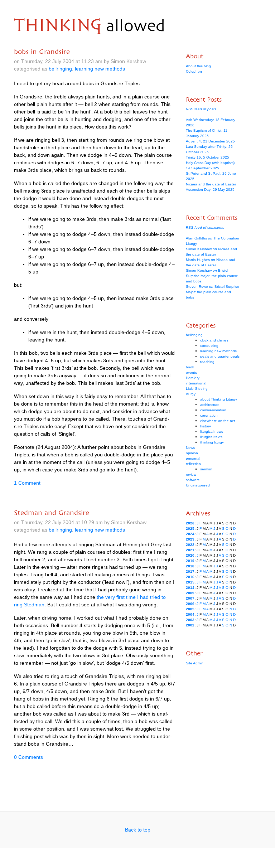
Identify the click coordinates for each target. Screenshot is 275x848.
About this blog (198, 66)
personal (193, 458)
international (196, 383)
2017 (190, 571)
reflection (193, 464)
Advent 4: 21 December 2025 (210, 141)
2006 (190, 604)
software (193, 480)
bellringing (60, 69)
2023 (190, 539)
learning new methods (100, 69)
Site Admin (194, 663)
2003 (190, 620)
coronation (209, 415)
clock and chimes (214, 340)
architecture (209, 405)
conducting (209, 346)
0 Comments (28, 757)
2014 (190, 588)
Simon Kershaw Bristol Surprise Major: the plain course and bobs (212, 275)
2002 (190, 625)
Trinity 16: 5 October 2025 (207, 157)
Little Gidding (197, 389)
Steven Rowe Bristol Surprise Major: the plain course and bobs (212, 292)
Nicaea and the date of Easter (211, 184)
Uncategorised (198, 485)
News (190, 448)
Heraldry (192, 378)
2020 (190, 555)
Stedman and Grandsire (51, 513)
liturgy (191, 394)
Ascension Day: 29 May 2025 (210, 190)
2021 (190, 550)
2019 (190, 561)
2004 (190, 614)
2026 (190, 523)
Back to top (137, 830)
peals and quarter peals (220, 356)
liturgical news (211, 431)
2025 (190, 528)
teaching (207, 362)
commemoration (213, 410)
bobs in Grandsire (42, 51)
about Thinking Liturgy (218, 399)
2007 (190, 598)
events (191, 372)
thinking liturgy (212, 442)
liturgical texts (211, 437)
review (191, 474)
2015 (190, 582)
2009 (190, 593)
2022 (190, 545)
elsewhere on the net (217, 421)
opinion (192, 453)
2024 (190, 534)
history (205, 426)
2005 (190, 609)
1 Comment (27, 483)
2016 (190, 577)
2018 (190, 566)
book (190, 367)
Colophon (194, 71)
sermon (206, 469)
